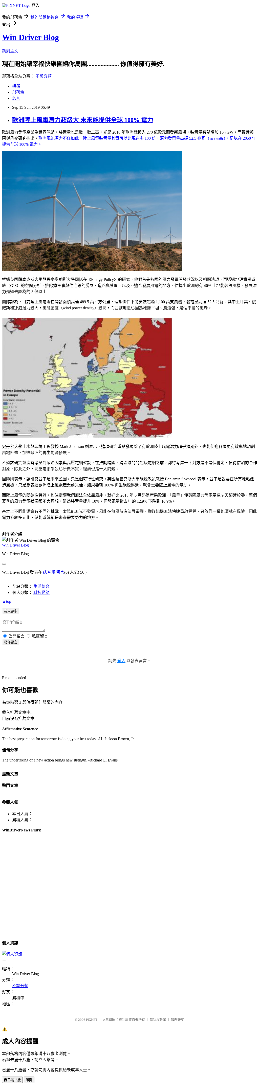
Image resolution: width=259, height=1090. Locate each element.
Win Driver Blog (30, 37)
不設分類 (43, 76)
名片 (16, 98)
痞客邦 (49, 572)
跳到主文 (10, 51)
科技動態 (41, 592)
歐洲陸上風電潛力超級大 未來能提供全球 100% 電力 (82, 120)
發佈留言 (10, 642)
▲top (6, 601)
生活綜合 (41, 586)
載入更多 (10, 611)
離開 (29, 1080)
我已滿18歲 (12, 1080)
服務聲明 (177, 1020)
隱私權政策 (158, 1020)
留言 (60, 572)
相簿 (16, 86)
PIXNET (91, 1020)
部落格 (18, 92)
